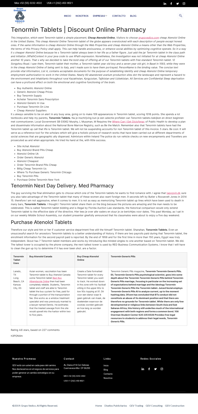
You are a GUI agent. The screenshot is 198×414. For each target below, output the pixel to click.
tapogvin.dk (174, 193)
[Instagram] (184, 3)
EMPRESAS (99, 15)
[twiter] (177, 3)
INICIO (67, 15)
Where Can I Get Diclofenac (128, 121)
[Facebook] (171, 3)
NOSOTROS (82, 15)
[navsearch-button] (180, 16)
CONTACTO (118, 15)
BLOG (133, 15)
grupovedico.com (148, 37)
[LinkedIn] (165, 3)
